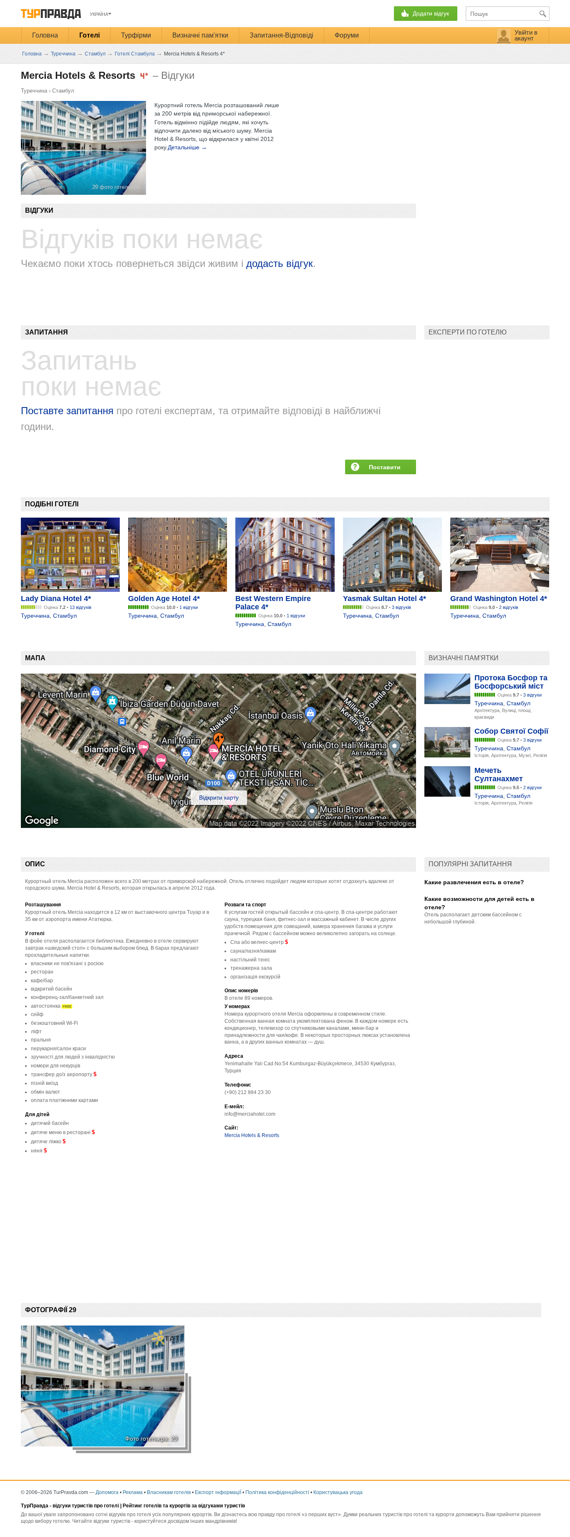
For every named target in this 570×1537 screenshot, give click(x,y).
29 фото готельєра (116, 187)
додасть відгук (279, 263)
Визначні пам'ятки (200, 35)
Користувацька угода (338, 1492)
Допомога (107, 1492)
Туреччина (34, 91)
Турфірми (136, 35)
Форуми (347, 35)
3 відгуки (532, 694)
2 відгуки (532, 787)
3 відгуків (401, 607)
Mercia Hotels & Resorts (251, 1135)
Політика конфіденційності (277, 1492)
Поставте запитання (67, 410)
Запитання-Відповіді (281, 35)
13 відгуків (80, 607)
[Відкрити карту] (218, 826)
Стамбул (63, 91)
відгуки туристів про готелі (86, 1506)
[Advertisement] (173, 1221)
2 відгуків (508, 607)
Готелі (89, 35)
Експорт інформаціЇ (218, 1492)
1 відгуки (188, 607)
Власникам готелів (169, 1492)
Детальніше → (187, 147)
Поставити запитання (385, 469)
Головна (45, 35)
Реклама (133, 1492)
